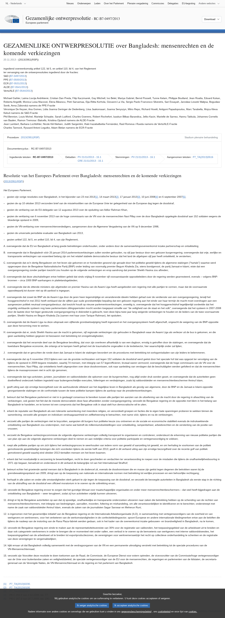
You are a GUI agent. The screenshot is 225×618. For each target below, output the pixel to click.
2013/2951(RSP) (30, 137)
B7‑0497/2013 (18, 76)
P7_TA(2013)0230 (19, 583)
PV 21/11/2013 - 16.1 (143, 157)
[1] (96, 196)
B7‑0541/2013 (19, 87)
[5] (184, 196)
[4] (156, 196)
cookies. (193, 611)
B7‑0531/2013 (18, 83)
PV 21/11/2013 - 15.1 (89, 157)
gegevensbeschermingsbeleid (136, 611)
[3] (138, 196)
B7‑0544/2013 (24, 90)
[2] (117, 196)
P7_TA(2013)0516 (203, 157)
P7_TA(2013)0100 (19, 587)
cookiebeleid (164, 611)
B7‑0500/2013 (18, 79)
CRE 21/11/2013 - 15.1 (90, 160)
